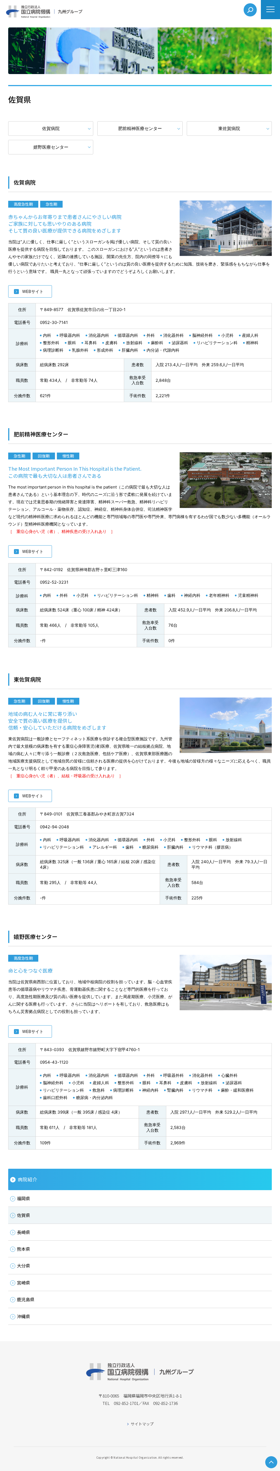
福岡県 (23, 1198)
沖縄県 (23, 1316)
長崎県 (23, 1232)
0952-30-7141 (54, 322)
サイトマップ (142, 1424)
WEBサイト (32, 291)
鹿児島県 (25, 1299)
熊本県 (23, 1249)
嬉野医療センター (50, 147)
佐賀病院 (51, 128)
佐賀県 (23, 1215)
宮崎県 (23, 1282)
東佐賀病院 (229, 128)
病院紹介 (27, 1179)
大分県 (23, 1265)
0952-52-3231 (54, 582)
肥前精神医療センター (140, 128)
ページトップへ (271, 1462)
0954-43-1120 (54, 1062)
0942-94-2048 (54, 826)
